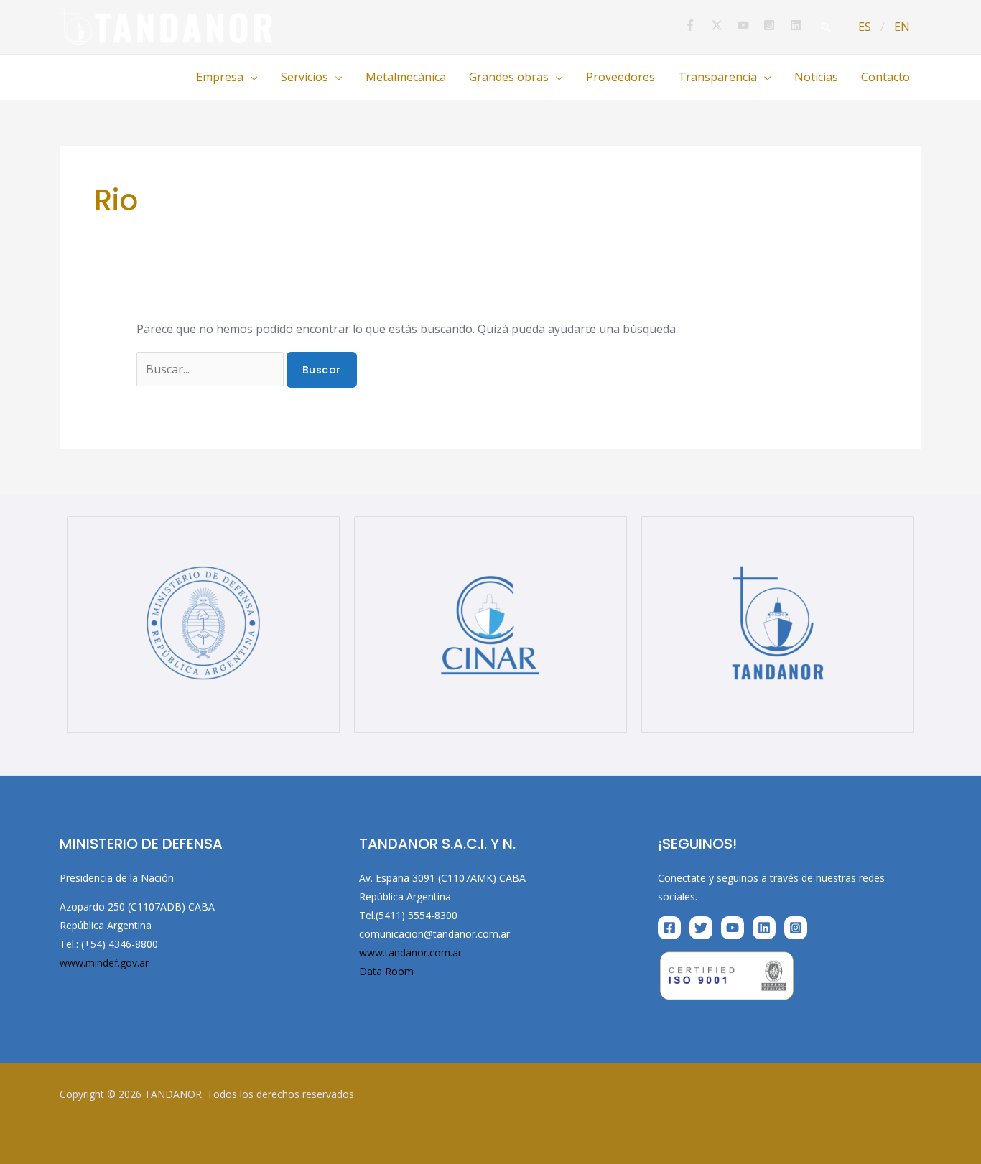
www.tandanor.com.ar (410, 952)
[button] (825, 27)
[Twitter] (700, 927)
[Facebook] (669, 927)
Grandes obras (509, 77)
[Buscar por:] (211, 369)
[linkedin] (797, 25)
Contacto (885, 77)
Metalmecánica (406, 77)
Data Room (386, 971)
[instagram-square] (775, 25)
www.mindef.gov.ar (104, 962)
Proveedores (620, 77)
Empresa (219, 77)
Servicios (304, 77)
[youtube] (749, 25)
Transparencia (717, 77)
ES (864, 26)
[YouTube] (732, 927)
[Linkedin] (764, 927)
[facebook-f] (696, 25)
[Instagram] (795, 927)
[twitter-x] (723, 25)
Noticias (816, 77)
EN (902, 26)
